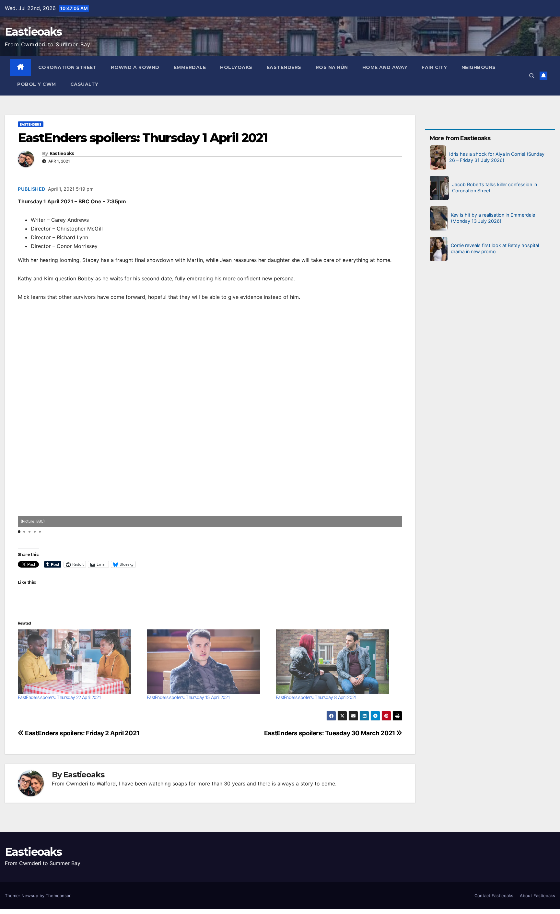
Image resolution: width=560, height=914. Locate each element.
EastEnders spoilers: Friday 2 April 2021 (81, 733)
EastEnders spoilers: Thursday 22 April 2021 (59, 697)
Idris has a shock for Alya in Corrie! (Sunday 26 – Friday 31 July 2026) (496, 157)
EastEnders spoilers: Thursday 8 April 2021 (316, 697)
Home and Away (385, 67)
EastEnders (284, 67)
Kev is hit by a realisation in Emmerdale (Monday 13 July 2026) (493, 218)
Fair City (434, 67)
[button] (531, 76)
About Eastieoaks (537, 895)
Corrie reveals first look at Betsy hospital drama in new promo (495, 248)
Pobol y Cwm (36, 84)
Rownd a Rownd (135, 67)
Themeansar (58, 895)
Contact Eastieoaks (493, 895)
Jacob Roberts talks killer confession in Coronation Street (494, 187)
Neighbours (478, 67)
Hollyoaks (236, 67)
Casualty (84, 84)
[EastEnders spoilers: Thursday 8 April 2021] (337, 661)
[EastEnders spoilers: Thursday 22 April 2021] (79, 661)
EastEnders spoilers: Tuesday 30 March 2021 (330, 733)
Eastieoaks (33, 32)
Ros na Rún (332, 67)
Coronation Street (67, 67)
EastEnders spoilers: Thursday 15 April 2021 (188, 697)
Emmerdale (190, 67)
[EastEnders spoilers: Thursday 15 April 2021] (208, 661)
